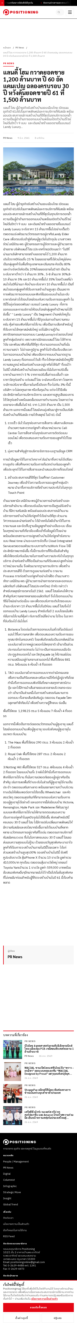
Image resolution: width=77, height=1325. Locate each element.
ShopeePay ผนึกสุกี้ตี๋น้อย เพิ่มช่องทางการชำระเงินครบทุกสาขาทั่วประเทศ (47, 1091)
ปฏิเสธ (58, 1318)
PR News (19, 48)
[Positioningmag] (20, 12)
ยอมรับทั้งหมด (38, 1307)
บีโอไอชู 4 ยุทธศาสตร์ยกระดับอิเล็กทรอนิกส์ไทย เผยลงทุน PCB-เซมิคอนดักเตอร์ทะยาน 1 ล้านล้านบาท (48, 1048)
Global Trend (10, 1204)
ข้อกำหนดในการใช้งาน (15, 1230)
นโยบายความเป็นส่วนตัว (16, 1224)
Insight (7, 1198)
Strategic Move (12, 1192)
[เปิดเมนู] (70, 12)
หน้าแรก (7, 48)
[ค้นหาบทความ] (60, 12)
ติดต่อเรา (8, 1218)
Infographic (10, 1186)
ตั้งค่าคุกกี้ (21, 1318)
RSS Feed (9, 1236)
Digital (6, 1174)
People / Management (16, 1161)
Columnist (9, 1180)
